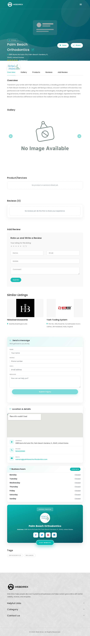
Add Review (63, 72)
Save (64, 45)
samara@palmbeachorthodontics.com (31, 459)
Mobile (12, 358)
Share (78, 45)
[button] (13, 136)
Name (11, 349)
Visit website (45, 543)
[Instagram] (48, 535)
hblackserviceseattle (17, 319)
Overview (11, 72)
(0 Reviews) (23, 60)
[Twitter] (41, 535)
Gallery (24, 72)
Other (13, 40)
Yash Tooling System (57, 319)
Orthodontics (15, 555)
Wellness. (30, 555)
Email (11, 366)
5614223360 (20, 451)
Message (13, 374)
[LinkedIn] (54, 535)
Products (36, 72)
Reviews (48, 72)
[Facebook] (35, 535)
